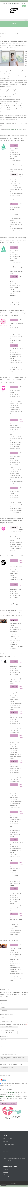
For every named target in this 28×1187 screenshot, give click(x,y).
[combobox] (2, 1027)
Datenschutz (5, 1172)
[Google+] (23, 6)
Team (14, 25)
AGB (4, 1171)
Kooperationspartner (7, 1176)
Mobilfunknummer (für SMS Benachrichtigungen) (13, 1024)
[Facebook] (25, 6)
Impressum (5, 1169)
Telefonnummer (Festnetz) (7, 1030)
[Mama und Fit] (14, 11)
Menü (14, 20)
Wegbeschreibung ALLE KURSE (14, 129)
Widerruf (4, 1174)
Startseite (11, 25)
